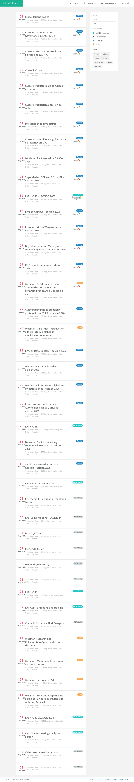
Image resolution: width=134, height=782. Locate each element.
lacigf (97, 58)
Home (75, 3)
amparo (98, 66)
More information (32, 20)
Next (95, 19)
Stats (27, 22)
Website (35, 22)
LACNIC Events (11, 3)
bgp (105, 58)
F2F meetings (100, 36)
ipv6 (97, 54)
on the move (100, 62)
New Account (110, 3)
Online (98, 44)
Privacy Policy (124, 779)
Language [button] (91, 3)
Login (127, 3)
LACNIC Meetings (102, 33)
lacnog (106, 54)
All (95, 23)
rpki (110, 62)
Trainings (99, 40)
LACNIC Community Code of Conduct (103, 779)
